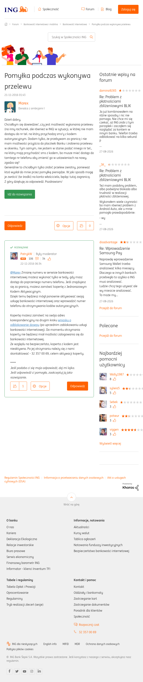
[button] (81, 225)
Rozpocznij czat (89, 625)
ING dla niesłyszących (24, 644)
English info (50, 644)
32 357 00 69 (87, 632)
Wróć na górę (71, 504)
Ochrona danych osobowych (103, 644)
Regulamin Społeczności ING (22, 477)
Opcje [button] (66, 226)
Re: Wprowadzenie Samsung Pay (114, 250)
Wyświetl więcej (110, 443)
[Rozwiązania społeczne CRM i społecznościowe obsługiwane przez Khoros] (131, 486)
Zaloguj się (128, 9)
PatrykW (26, 254)
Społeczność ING (5, 24)
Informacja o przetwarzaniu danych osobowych (74, 477)
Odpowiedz (15, 226)
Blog (109, 9)
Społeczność (51, 9)
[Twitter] (17, 672)
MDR (77, 644)
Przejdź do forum (110, 308)
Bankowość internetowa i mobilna (41, 24)
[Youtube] (24, 672)
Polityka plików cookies (20, 649)
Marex (23, 103)
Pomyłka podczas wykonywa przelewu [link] (111, 24)
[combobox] (71, 37)
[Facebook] (9, 672)
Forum (90, 9)
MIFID (66, 644)
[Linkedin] (39, 672)
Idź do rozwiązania (20, 194)
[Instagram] (32, 672)
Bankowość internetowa (75, 24)
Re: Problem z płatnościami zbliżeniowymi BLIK (115, 101)
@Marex (15, 272)
